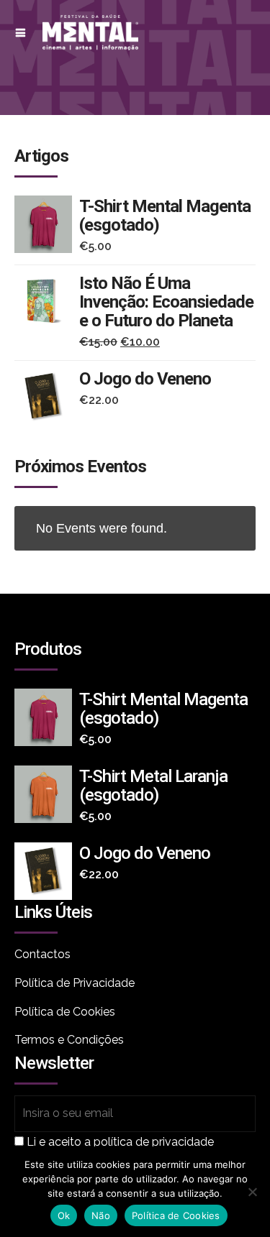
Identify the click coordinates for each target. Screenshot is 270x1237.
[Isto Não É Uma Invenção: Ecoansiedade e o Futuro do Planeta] (46, 301)
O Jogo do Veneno (145, 379)
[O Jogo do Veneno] (46, 397)
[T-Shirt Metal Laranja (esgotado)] (46, 794)
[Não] (252, 1192)
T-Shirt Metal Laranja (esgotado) (153, 785)
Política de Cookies (64, 1011)
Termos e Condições (69, 1040)
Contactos (42, 954)
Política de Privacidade (74, 983)
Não (100, 1215)
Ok (64, 1215)
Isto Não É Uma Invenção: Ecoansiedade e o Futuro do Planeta (166, 302)
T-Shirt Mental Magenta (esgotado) (165, 215)
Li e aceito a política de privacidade (120, 1142)
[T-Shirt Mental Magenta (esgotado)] (46, 224)
